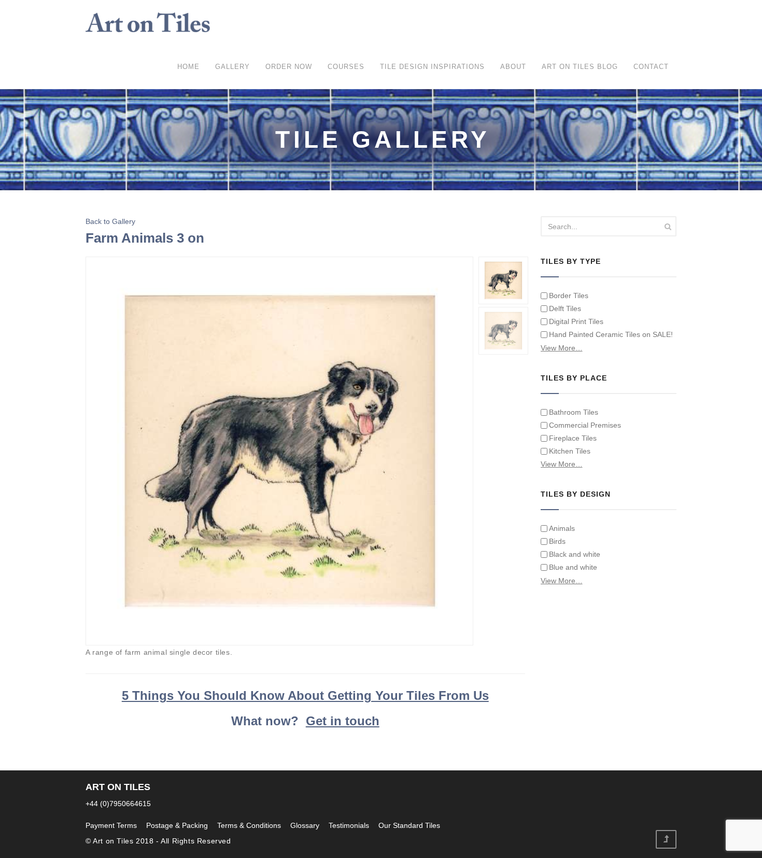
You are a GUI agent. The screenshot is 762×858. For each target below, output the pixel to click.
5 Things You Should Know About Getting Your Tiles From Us (305, 695)
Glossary (304, 825)
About (513, 67)
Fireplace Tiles (573, 438)
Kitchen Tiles (569, 451)
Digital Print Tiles (576, 321)
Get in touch (342, 721)
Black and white (574, 554)
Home (188, 67)
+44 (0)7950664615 (118, 803)
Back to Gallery (110, 221)
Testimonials (349, 825)
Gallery (232, 67)
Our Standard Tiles (409, 825)
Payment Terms (111, 825)
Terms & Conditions (249, 825)
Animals (562, 528)
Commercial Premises (585, 425)
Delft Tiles (565, 308)
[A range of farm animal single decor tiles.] (280, 451)
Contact (651, 67)
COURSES (346, 67)
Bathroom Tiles (573, 412)
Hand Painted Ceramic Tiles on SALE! (611, 334)
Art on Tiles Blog (580, 67)
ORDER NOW (288, 67)
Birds (557, 541)
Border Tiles (568, 295)
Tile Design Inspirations (432, 67)
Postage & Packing (177, 825)
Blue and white (573, 567)
